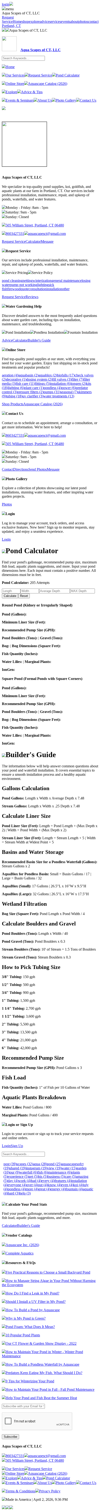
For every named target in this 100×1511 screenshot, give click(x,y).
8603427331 (15, 234)
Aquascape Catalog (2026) (47, 84)
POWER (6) (68, 388)
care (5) (70, 1176)
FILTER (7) (77, 379)
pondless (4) (17, 1189)
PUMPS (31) (51, 392)
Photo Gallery (66, 100)
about (74, 21)
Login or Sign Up (19, 1125)
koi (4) (78, 1185)
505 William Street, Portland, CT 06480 (35, 225)
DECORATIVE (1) (16, 379)
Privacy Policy (49, 1491)
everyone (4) (17, 1185)
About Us (44, 100)
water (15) (69, 1168)
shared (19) (18, 1168)
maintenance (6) (59, 1172)
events (65, 21)
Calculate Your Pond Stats (26, 1204)
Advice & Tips (32, 92)
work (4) (24, 1181)
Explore (11, 92)
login (5, 4)
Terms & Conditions (20, 1491)
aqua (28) (40, 1164)
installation (54, 289)
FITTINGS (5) (42, 384)
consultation (37, 289)
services (55, 21)
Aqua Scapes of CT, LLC (28, 30)
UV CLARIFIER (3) (32, 396)
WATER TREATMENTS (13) (58, 396)
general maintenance (67, 281)
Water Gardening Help (24, 306)
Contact (7, 469)
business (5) (56, 1176)
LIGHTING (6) (16, 388)
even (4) (67, 1185)
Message (47, 241)
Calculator (33, 241)
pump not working (23, 285)
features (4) (63, 1181)
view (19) (54, 1168)
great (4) (44, 1189)
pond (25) (54, 1164)
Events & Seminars (20, 100)
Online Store (15, 84)
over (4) (32, 1185)
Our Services (15, 75)
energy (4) (58, 1189)
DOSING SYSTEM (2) (39, 379)
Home (17, 21)
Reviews (32, 297)
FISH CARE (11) (25, 384)
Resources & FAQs (21, 1263)
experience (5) (18, 1176)
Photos (7, 504)
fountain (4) (74, 1189)
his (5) (42, 1176)
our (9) (15, 1172)
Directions (20, 469)
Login (10, 514)
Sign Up (17, 1146)
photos (83, 21)
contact (93, 21)
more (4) (32, 1189)
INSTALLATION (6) (60, 384)
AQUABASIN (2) (28, 375)
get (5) (33, 1176)
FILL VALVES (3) (61, 379)
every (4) (48, 1181)
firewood (13, 289)
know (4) (54, 1185)
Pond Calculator (68, 75)
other (66, 289)
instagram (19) (36, 1168)
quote (24, 289)
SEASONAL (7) (69, 392)
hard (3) (13, 1193)
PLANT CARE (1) (33, 388)
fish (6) (42, 1172)
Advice (7, 340)
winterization (42, 281)
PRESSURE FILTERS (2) (30, 392)
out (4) (43, 1185)
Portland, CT (11, 26)
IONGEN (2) (78, 384)
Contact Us (88, 100)
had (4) (36, 1181)
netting (28, 281)
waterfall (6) (28, 1172)
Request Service (8, 19)
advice (44, 21)
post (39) (10, 1164)
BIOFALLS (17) (66, 375)
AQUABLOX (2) (47, 375)
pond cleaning (12, 281)
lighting (42, 285)
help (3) (25, 1193)
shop (25, 21)
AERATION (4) (10, 375)
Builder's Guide (39, 340)
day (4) (13, 1181)
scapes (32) (25, 1164)
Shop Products (12, 404)
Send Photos (37, 469)
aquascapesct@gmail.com (47, 234)
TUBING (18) (14, 396)
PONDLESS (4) (52, 388)
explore (34, 21)
